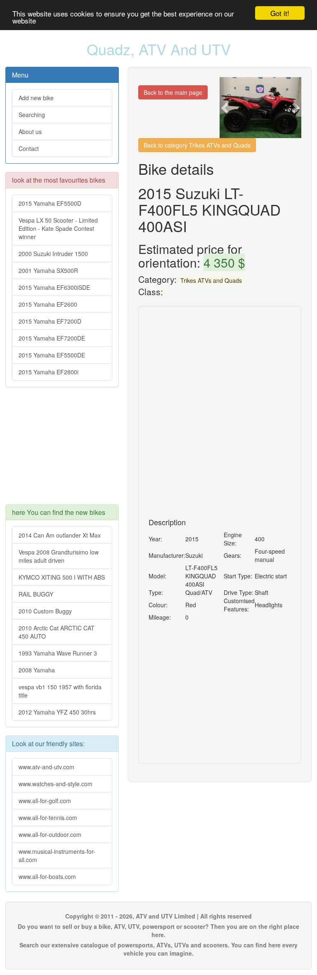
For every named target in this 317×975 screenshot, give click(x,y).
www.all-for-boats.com (47, 876)
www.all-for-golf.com (45, 800)
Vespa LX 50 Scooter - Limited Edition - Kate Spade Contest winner (58, 228)
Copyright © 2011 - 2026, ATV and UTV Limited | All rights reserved (158, 916)
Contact (29, 148)
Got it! (279, 13)
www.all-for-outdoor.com (50, 834)
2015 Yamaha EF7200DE (52, 338)
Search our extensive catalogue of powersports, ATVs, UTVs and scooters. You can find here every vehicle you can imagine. (158, 949)
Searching (32, 114)
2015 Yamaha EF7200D (50, 321)
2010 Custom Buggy (45, 611)
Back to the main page (173, 92)
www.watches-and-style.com (55, 784)
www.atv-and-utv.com (46, 767)
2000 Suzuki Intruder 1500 (53, 253)
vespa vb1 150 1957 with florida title (60, 691)
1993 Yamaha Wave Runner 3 (58, 653)
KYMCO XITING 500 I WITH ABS (62, 577)
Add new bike (36, 98)
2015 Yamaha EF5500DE (52, 355)
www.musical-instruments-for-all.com (57, 855)
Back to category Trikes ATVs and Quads (197, 145)
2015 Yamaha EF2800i (48, 372)
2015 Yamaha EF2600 (48, 304)
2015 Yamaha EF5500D (50, 203)
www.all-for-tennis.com (48, 817)
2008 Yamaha (37, 670)
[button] (226, 107)
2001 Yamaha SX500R (48, 270)
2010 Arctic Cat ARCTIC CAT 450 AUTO (57, 632)
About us (30, 131)
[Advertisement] (62, 449)
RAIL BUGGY (36, 594)
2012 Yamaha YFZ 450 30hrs (57, 712)
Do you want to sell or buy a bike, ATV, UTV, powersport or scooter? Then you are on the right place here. (158, 930)
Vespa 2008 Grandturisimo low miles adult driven (59, 556)
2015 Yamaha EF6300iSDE (54, 287)
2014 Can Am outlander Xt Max (60, 535)
